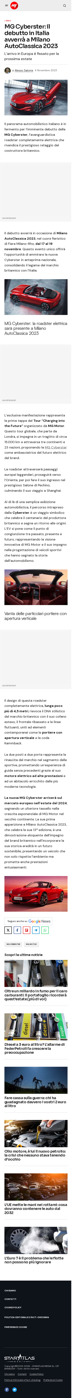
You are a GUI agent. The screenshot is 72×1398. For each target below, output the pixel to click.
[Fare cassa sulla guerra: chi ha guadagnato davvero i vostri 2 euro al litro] (36, 1080)
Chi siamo (10, 1290)
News (8, 21)
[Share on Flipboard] (26, 930)
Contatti (10, 1299)
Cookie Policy (12, 1307)
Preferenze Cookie (15, 1327)
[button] (6, 5)
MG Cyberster (56, 447)
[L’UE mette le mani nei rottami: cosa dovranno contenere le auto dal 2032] (36, 1187)
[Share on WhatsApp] (45, 930)
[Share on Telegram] (36, 930)
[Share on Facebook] (17, 930)
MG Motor (31, 944)
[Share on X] (8, 930)
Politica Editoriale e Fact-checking (26, 1317)
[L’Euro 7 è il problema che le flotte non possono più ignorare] (36, 1240)
